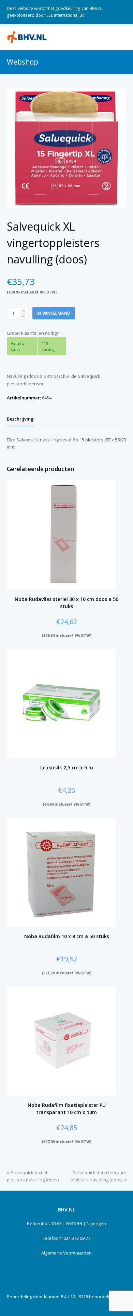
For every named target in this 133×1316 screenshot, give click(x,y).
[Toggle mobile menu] (123, 37)
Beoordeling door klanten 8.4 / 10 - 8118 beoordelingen (63, 1296)
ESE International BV (65, 15)
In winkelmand (53, 313)
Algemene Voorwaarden (66, 1253)
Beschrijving (20, 419)
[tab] (20, 419)
